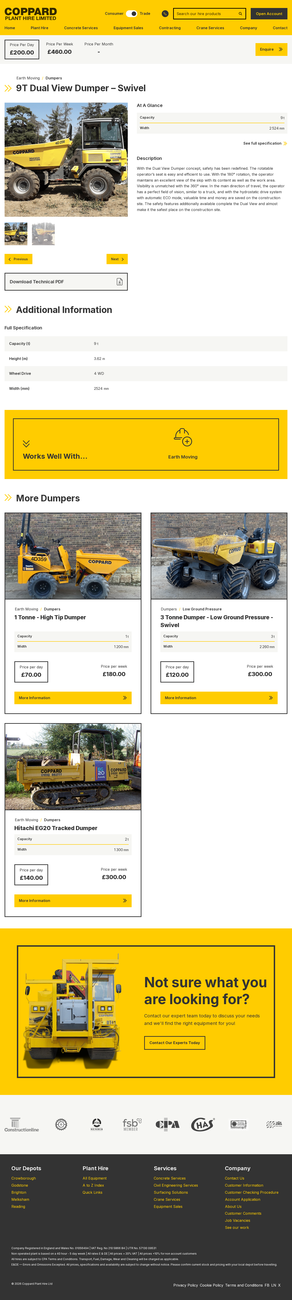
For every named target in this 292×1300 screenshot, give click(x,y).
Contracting (170, 28)
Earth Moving (28, 78)
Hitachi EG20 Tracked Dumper (55, 828)
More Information (34, 698)
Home (10, 28)
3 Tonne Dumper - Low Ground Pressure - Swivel (216, 621)
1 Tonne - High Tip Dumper (50, 617)
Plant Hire (39, 28)
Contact (280, 28)
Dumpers (54, 78)
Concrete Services (81, 28)
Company (248, 28)
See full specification (262, 143)
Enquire (267, 49)
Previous (21, 259)
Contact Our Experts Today (174, 1042)
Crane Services (210, 28)
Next (115, 259)
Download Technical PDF (37, 281)
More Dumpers (48, 498)
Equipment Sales (128, 28)
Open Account (269, 13)
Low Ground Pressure (202, 609)
